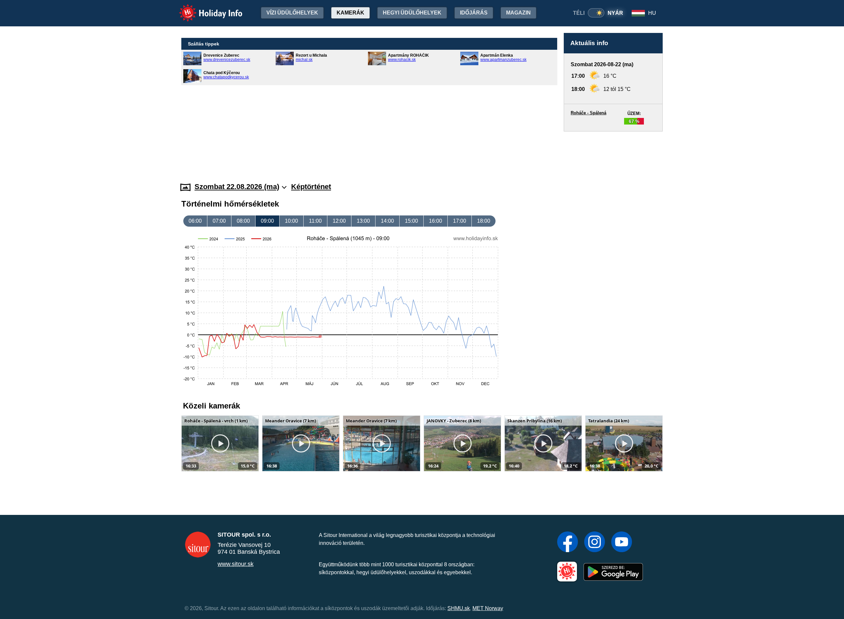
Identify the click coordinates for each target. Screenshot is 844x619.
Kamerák (350, 12)
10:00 (291, 221)
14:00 (387, 221)
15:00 (411, 221)
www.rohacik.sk (402, 59)
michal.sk (304, 59)
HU (652, 13)
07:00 (219, 221)
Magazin (518, 12)
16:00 (435, 221)
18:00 (483, 221)
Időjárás (474, 12)
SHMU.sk (458, 608)
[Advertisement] (613, 150)
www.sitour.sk (236, 564)
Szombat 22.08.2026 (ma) (237, 187)
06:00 (195, 221)
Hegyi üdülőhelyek (412, 12)
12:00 (339, 221)
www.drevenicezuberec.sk (226, 59)
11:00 (315, 221)
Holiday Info (204, 8)
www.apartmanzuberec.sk (503, 59)
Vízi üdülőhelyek (292, 12)
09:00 (267, 221)
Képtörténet (311, 187)
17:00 (459, 221)
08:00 (243, 221)
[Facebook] (567, 542)
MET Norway (487, 608)
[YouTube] (621, 542)
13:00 (363, 221)
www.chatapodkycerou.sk (226, 77)
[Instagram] (594, 542)
